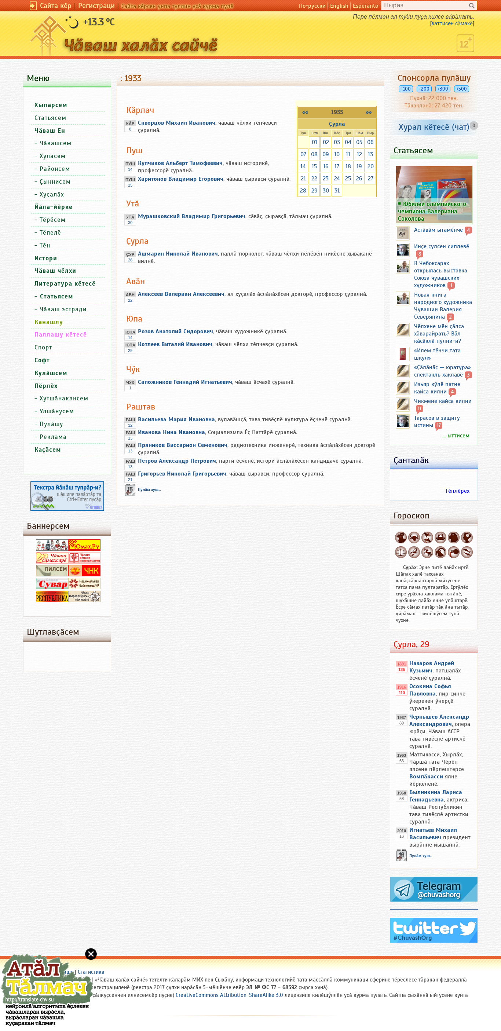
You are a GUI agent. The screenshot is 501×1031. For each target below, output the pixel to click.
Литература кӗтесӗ (65, 283)
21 (303, 178)
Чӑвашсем (56, 143)
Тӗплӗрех (457, 491)
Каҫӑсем (47, 450)
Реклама (53, 437)
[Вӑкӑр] (414, 537)
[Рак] (440, 537)
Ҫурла (337, 124)
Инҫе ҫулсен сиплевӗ (441, 246)
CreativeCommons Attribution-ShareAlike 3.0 (229, 995)
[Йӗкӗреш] (427, 537)
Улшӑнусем (57, 411)
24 (337, 178)
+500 (461, 89)
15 (314, 166)
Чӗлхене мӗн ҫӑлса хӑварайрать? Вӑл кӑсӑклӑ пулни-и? (439, 334)
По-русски (312, 6)
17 (336, 166)
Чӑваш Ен (49, 131)
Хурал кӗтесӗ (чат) (434, 126)
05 (359, 142)
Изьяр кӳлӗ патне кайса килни (437, 388)
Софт (42, 360)
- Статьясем (53, 296)
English (339, 6)
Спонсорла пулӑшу (434, 77)
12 (359, 154)
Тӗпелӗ (50, 232)
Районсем (55, 169)
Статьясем (50, 118)
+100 (406, 89)
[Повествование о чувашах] (52, 549)
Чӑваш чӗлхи (55, 271)
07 (303, 154)
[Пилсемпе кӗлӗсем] (52, 574)
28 (303, 190)
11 (348, 154)
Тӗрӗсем (53, 220)
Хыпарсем (50, 105)
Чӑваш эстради (63, 309)
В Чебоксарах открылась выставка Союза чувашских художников (440, 274)
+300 (443, 89)
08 (314, 154)
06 (370, 142)
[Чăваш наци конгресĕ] (84, 574)
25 (348, 178)
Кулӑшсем (50, 373)
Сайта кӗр (56, 5)
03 (337, 142)
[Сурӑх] (401, 537)
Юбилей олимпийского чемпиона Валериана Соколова (432, 211)
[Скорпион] (414, 552)
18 (348, 166)
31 (337, 190)
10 (337, 154)
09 (325, 154)
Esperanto (365, 6)
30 (326, 190)
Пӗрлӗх (46, 386)
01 (314, 142)
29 (314, 190)
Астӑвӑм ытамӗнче (438, 230)
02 (326, 142)
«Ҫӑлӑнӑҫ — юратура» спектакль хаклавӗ (442, 371)
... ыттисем (455, 435)
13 (370, 154)
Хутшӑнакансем (64, 398)
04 (348, 142)
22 (314, 178)
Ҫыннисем (55, 182)
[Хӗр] (467, 537)
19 (359, 166)
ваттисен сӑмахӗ (452, 23)
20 (370, 166)
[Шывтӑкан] (454, 552)
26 (359, 178)
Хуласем (53, 156)
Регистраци (96, 5)
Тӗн (45, 245)
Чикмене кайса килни (443, 401)
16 (326, 166)
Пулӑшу (51, 424)
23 (326, 178)
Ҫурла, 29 (411, 644)
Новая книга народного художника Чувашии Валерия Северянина (443, 305)
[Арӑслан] (454, 537)
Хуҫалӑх (52, 194)
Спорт (43, 347)
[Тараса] (401, 552)
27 (370, 178)
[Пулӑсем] (467, 552)
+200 (424, 89)
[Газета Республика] (52, 600)
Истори (45, 258)
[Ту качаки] (440, 552)
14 (303, 166)
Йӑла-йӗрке (53, 207)
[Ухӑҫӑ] (427, 552)
